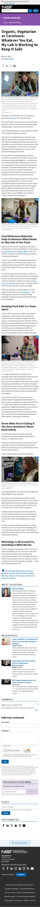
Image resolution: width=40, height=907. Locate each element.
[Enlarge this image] (20, 83)
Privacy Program (28, 885)
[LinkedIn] (8, 825)
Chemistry (29, 571)
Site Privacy (9, 885)
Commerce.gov (9, 900)
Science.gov (18, 900)
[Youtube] (16, 825)
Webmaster (4, 864)
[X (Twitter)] (12, 825)
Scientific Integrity (9, 896)
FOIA (18, 892)
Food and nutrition (27, 573)
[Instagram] (20, 825)
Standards (28, 576)
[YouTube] (20, 868)
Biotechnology (10, 571)
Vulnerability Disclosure (27, 889)
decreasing (12, 118)
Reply (36, 710)
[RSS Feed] (28, 868)
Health (18, 573)
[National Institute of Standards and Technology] (14, 852)
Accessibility (18, 885)
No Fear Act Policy (10, 892)
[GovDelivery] (24, 825)
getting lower (25, 292)
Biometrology (20, 571)
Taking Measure (11, 17)
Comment (5, 731)
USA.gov (26, 900)
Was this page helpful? (20, 843)
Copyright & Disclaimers (12, 889)
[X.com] (11, 66)
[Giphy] (24, 868)
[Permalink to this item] (31, 242)
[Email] (14, 66)
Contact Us (13, 864)
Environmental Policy (28, 892)
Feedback (21, 874)
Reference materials (8, 578)
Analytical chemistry (8, 573)
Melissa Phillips (9, 59)
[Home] (7, 7)
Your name (5, 722)
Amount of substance (16, 576)
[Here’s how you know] (20, 2)
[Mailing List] (32, 868)
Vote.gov (33, 900)
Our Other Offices (22, 864)
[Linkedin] (7, 66)
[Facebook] (3, 66)
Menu (36, 11)
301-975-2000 (5, 861)
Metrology (5, 576)
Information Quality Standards (25, 896)
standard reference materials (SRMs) (15, 251)
